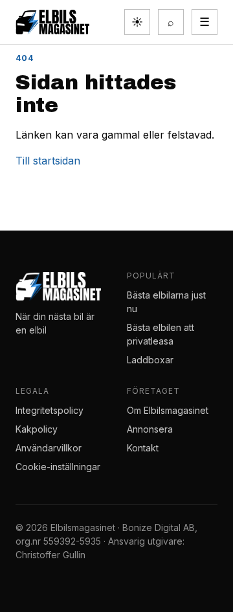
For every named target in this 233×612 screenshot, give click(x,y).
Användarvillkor (49, 447)
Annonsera (150, 429)
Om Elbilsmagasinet (167, 410)
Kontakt (143, 447)
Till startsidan (48, 160)
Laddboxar (150, 359)
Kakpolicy (37, 429)
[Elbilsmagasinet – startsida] (52, 22)
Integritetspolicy (49, 410)
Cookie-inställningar (58, 466)
